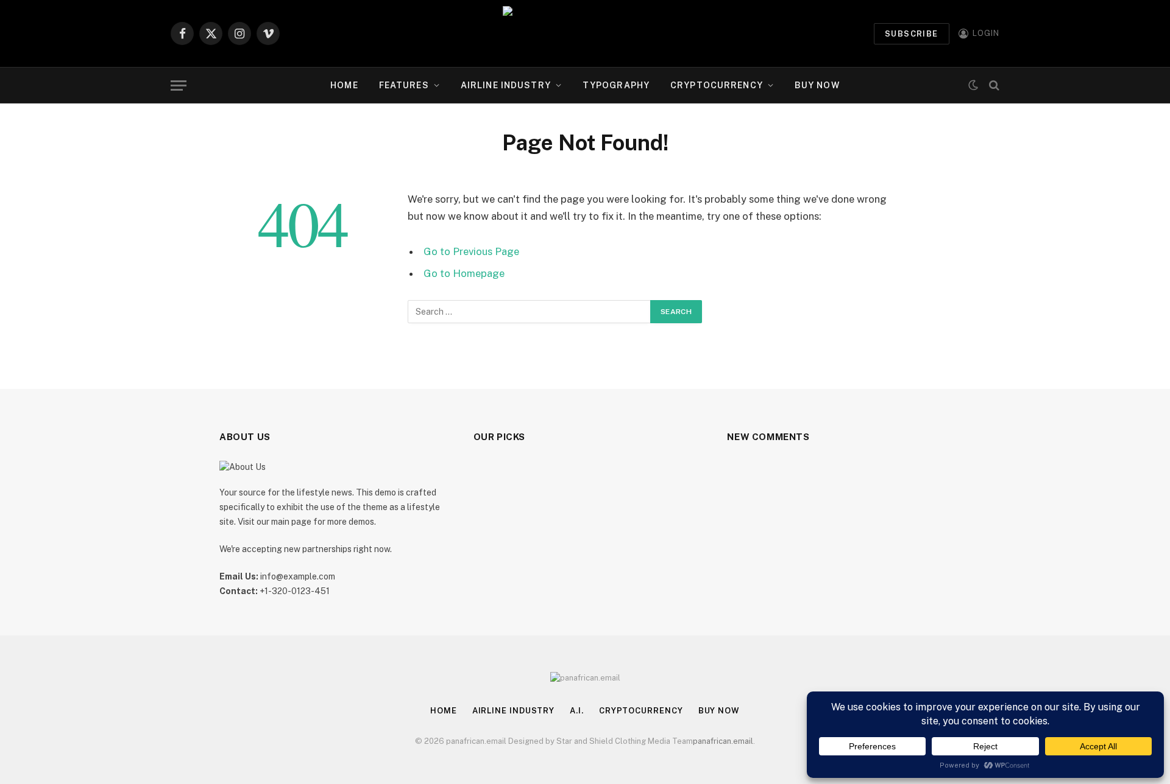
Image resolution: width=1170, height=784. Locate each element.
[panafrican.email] (585, 33)
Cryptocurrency (716, 85)
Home (344, 85)
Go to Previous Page (471, 251)
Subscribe (911, 33)
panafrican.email (723, 741)
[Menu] (178, 85)
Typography (616, 85)
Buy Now (817, 85)
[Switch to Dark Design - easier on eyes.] (973, 85)
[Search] (993, 85)
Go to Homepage (464, 273)
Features (404, 85)
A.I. (577, 710)
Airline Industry (506, 85)
